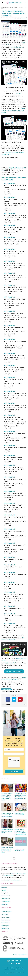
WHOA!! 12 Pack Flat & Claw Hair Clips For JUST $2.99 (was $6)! (7, 815)
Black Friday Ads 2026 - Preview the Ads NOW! (11, 691)
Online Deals (13, 873)
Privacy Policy (14, 969)
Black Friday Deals (9, 6)
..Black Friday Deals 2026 (18, 689)
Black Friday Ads (17, 6)
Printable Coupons (21, 873)
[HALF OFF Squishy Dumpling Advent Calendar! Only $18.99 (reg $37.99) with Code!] (21, 823)
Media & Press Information (20, 954)
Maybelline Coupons (6, 911)
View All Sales (4, 904)
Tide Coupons (4, 914)
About (6, 968)
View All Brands (5, 928)
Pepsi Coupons (5, 925)
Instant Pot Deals (5, 896)
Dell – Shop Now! (9, 183)
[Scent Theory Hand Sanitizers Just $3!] (21, 807)
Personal (17, 847)
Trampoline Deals (5, 901)
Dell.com (19, 93)
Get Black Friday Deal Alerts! (14, 671)
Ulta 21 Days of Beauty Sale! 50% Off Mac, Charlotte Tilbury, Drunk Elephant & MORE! (6, 797)
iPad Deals (4, 887)
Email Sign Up (20, 968)
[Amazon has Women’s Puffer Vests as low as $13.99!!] (7, 823)
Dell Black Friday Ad (17, 47)
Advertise (19, 880)
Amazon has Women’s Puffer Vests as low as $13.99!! (7, 831)
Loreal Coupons (5, 922)
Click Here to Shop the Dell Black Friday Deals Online (13, 110)
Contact (12, 968)
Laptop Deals (4, 893)
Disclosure (6, 969)
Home (2, 6)
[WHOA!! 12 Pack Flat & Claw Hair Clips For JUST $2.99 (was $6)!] (7, 807)
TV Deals (3, 890)
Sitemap (22, 969)
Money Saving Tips (8, 875)
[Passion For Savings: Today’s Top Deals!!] (21, 841)
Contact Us (12, 880)
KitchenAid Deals (5, 898)
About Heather (5, 880)
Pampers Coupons (5, 920)
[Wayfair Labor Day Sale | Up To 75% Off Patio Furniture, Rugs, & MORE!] (7, 841)
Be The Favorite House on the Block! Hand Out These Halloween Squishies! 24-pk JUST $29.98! (20, 797)
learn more (24, 18)
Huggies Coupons (5, 917)
